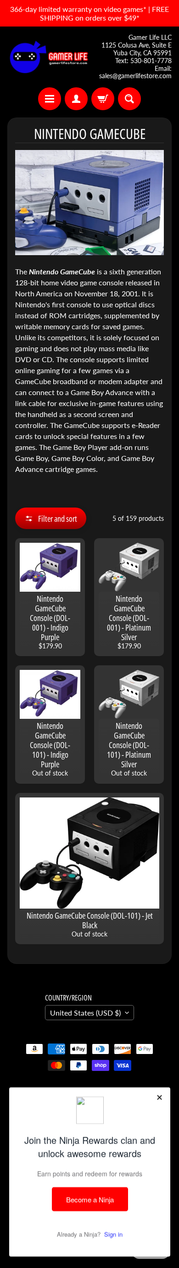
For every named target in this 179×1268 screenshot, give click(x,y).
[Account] (76, 98)
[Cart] (102, 98)
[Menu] (49, 98)
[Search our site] (129, 98)
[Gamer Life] (48, 57)
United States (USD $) (85, 1012)
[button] (50, 518)
